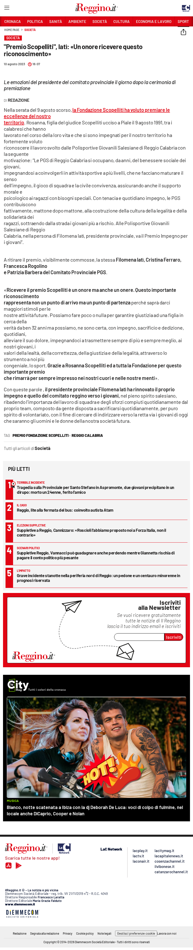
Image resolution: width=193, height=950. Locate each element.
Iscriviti (173, 637)
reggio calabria (87, 435)
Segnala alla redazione (44, 933)
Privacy (67, 933)
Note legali (104, 933)
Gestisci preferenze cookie (136, 933)
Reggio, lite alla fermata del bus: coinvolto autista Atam (65, 509)
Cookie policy (85, 933)
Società (29, 29)
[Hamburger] (7, 9)
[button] (183, 32)
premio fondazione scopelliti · (41, 435)
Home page (11, 29)
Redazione (19, 933)
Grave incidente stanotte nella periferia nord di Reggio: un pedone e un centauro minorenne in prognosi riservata (98, 578)
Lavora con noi (166, 933)
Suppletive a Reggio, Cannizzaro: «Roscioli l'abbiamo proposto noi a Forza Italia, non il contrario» (91, 532)
